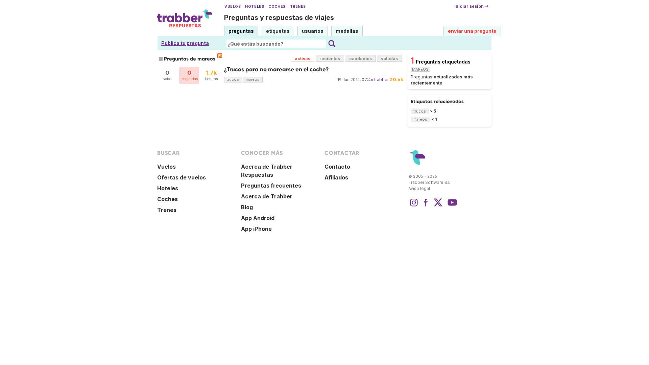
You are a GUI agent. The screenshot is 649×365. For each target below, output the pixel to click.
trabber (381, 79)
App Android (257, 218)
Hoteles (254, 6)
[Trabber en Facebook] (425, 205)
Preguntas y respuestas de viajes (279, 18)
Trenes (298, 6)
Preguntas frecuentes (271, 185)
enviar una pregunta (472, 31)
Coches (276, 6)
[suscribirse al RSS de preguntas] (219, 55)
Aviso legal (419, 188)
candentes (360, 58)
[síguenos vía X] (438, 205)
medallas (347, 31)
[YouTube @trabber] (451, 205)
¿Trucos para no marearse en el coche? (276, 69)
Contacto (337, 166)
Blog (247, 207)
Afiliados (336, 177)
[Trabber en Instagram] (413, 205)
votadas (389, 58)
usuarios (312, 31)
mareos (253, 79)
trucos (232, 79)
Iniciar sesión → (471, 6)
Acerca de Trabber (266, 196)
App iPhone (256, 228)
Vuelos (232, 6)
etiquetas (278, 31)
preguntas (241, 31)
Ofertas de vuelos (181, 177)
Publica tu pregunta (185, 43)
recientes (329, 58)
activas (302, 58)
